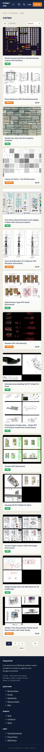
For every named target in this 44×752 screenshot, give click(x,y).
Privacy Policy (12, 737)
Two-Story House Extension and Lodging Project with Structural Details (21, 221)
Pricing (10, 695)
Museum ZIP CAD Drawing (15, 343)
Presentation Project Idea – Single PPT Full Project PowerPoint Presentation (21, 426)
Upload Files (12, 698)
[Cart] (19, 4)
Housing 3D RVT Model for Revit (18, 505)
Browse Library (13, 691)
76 (35, 643)
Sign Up (37, 4)
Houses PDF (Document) (15, 466)
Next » (22, 648)
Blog (9, 705)
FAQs (9, 716)
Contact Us (11, 719)
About (10, 723)
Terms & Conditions (15, 733)
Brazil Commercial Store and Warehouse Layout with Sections (22, 59)
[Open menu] (13, 4)
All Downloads (13, 13)
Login (29, 4)
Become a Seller (13, 702)
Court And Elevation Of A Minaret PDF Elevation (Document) (20, 262)
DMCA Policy (12, 740)
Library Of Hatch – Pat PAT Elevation (20, 179)
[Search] (24, 4)
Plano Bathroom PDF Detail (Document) (21, 99)
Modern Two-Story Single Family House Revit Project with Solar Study (21, 629)
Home (5, 13)
